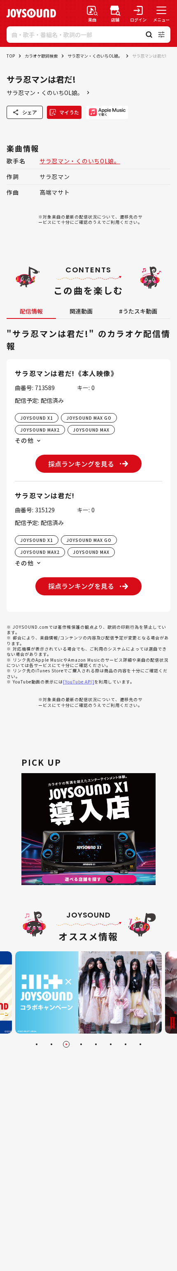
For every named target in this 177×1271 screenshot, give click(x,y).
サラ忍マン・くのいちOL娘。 (95, 55)
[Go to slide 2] (51, 1044)
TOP (11, 55)
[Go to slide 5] (96, 1044)
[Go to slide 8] (140, 1044)
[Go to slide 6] (111, 1044)
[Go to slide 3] (66, 1044)
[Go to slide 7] (125, 1044)
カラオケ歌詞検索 (41, 55)
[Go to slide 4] (81, 1044)
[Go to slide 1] (36, 1044)
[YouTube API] (78, 681)
